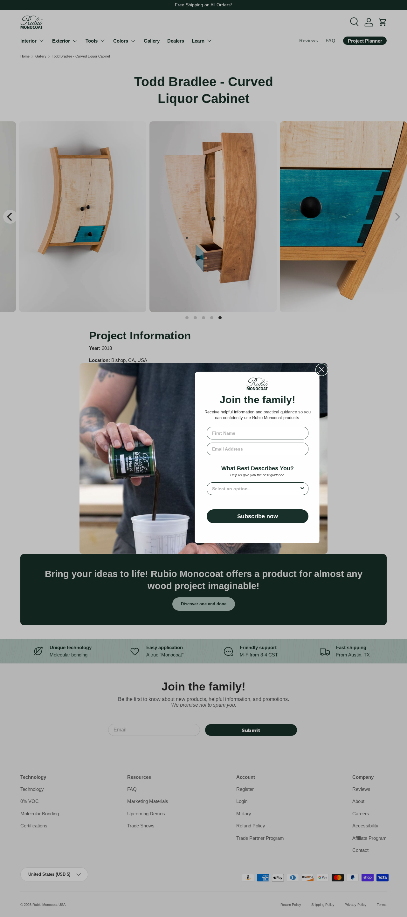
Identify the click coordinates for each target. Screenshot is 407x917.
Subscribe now (257, 516)
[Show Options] (302, 489)
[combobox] (255, 489)
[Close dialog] (321, 369)
